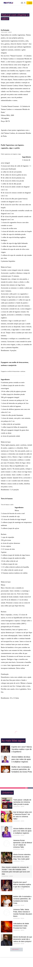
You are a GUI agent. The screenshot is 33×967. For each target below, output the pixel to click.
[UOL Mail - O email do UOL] (22, 3)
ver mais (15, 949)
